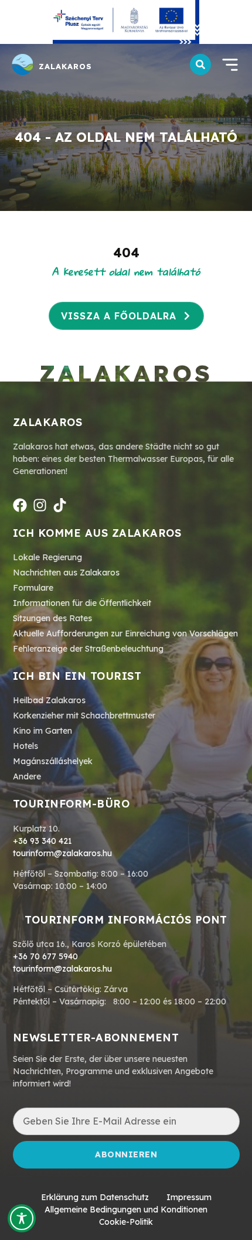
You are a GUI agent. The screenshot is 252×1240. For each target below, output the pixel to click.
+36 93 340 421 (42, 841)
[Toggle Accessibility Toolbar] (22, 1218)
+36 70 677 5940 (45, 956)
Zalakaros (65, 66)
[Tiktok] (60, 505)
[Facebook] (20, 505)
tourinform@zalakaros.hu (62, 853)
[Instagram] (40, 505)
